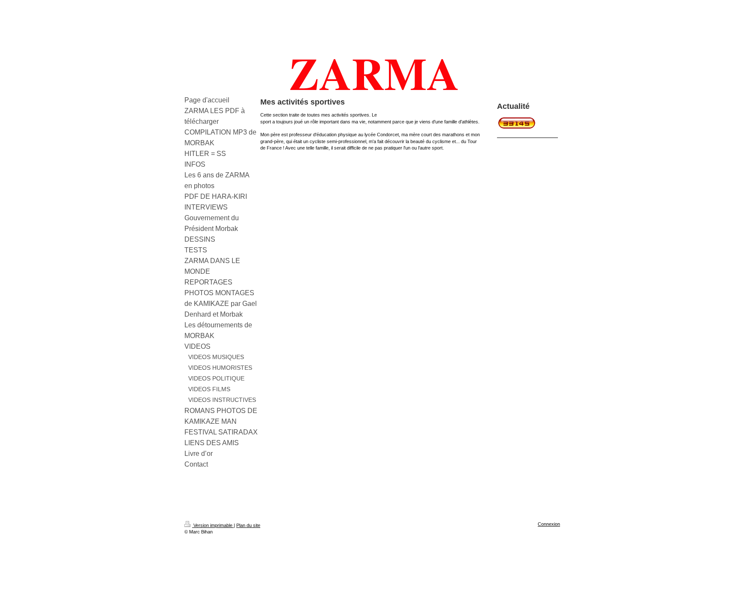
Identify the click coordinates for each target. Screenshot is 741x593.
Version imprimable (213, 525)
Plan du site (248, 525)
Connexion (549, 524)
